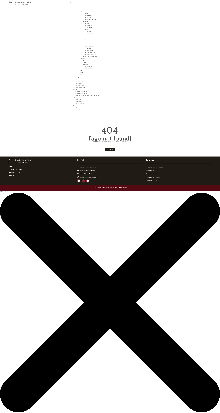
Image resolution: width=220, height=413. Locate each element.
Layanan (75, 89)
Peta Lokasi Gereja (80, 87)
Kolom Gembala (80, 103)
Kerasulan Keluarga (91, 35)
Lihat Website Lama (151, 180)
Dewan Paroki (79, 9)
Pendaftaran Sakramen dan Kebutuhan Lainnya (87, 95)
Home (74, 5)
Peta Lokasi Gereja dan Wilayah (155, 167)
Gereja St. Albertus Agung (23, 2)
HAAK (88, 23)
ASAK (81, 70)
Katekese (89, 17)
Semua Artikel (150, 170)
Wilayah (78, 77)
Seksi (81, 11)
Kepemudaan (90, 33)
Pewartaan (85, 13)
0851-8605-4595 (84, 170)
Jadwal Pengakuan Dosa (82, 93)
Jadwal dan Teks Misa (81, 91)
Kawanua (85, 64)
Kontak (74, 116)
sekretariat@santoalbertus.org (88, 177)
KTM (84, 60)
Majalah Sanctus (80, 114)
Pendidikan (89, 27)
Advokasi (89, 48)
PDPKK (85, 62)
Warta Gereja (79, 101)
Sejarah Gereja (79, 83)
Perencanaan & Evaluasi (89, 44)
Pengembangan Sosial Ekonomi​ (90, 56)
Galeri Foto (78, 110)
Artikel (74, 97)
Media (74, 105)
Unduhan (78, 107)
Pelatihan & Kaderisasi (88, 42)
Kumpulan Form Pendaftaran (154, 177)
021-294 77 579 (84, 167)
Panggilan (89, 31)
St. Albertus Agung (80, 81)
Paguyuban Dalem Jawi (88, 66)
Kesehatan (89, 25)
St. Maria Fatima (83, 79)
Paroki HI (75, 7)
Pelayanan (85, 21)
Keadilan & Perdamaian (88, 46)
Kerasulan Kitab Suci (91, 19)
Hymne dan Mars (80, 85)
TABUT (81, 72)
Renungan (78, 99)
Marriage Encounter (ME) (89, 68)
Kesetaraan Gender (91, 54)
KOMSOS (89, 15)
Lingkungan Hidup (91, 52)
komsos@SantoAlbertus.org (87, 173)
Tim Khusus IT (83, 75)
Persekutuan (86, 29)
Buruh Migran (90, 50)
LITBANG (85, 40)
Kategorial (82, 58)
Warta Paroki (79, 112)
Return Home (110, 149)
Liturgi (84, 38)
